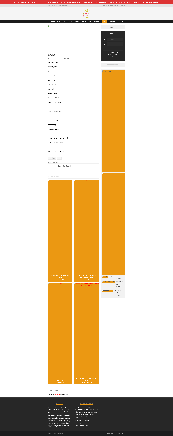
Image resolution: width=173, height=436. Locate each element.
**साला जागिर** (118, 290)
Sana (85, 279)
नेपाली (104, 21)
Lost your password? (112, 54)
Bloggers (116, 5)
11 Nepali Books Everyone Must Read (119, 283)
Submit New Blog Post (107, 5)
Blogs (61, 58)
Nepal (59, 21)
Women (76, 21)
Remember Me (112, 52)
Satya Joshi (113, 278)
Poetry (97, 21)
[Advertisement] (113, 312)
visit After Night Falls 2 (62, 5)
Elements (60, 380)
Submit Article (113, 21)
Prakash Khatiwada (117, 293)
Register (113, 56)
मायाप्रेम (59, 158)
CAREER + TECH (86, 21)
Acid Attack (67, 21)
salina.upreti (59, 279)
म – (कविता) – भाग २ (113, 276)
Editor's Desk (120, 286)
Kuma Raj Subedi (53, 58)
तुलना (50, 158)
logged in (57, 394)
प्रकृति (54, 158)
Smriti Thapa (85, 382)
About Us (122, 5)
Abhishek (59, 382)
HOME (53, 21)
